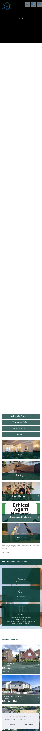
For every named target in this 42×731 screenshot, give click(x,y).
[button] (21, 594)
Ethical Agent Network (20, 517)
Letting (19, 475)
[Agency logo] (21, 10)
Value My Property (20, 416)
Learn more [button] (22, 719)
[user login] (33, 4)
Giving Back (20, 537)
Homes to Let (19, 428)
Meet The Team (19, 496)
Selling (19, 454)
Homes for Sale (19, 422)
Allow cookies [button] (28, 724)
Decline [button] (12, 724)
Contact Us (19, 434)
